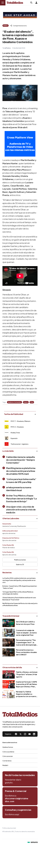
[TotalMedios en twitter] (20, 734)
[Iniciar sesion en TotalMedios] (36, 3)
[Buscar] (31, 3)
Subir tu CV (20, 564)
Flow (31, 402)
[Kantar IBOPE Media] (20, 144)
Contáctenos (6, 761)
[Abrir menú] (2, 2)
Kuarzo (26, 402)
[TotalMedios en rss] (34, 734)
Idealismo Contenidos (14, 402)
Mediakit (5, 765)
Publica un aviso (20, 560)
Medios (5, 25)
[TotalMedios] (20, 715)
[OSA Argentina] (20, 15)
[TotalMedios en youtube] (30, 734)
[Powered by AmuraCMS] (32, 842)
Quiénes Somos (7, 747)
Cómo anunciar (7, 756)
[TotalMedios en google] (25, 734)
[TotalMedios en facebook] (16, 734)
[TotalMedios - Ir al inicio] (15, 3)
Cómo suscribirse (8, 752)
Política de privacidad (9, 828)
